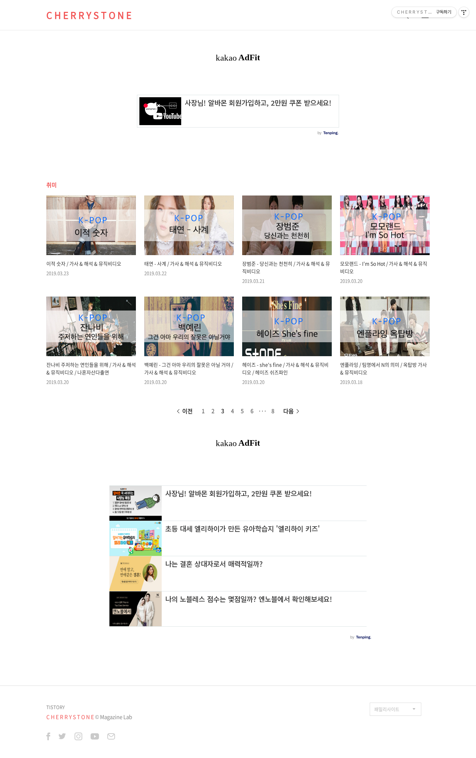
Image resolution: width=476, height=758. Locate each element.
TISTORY (55, 707)
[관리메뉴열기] (464, 12)
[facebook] (48, 737)
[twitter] (62, 737)
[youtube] (95, 737)
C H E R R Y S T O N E (88, 15)
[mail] (111, 737)
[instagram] (78, 737)
